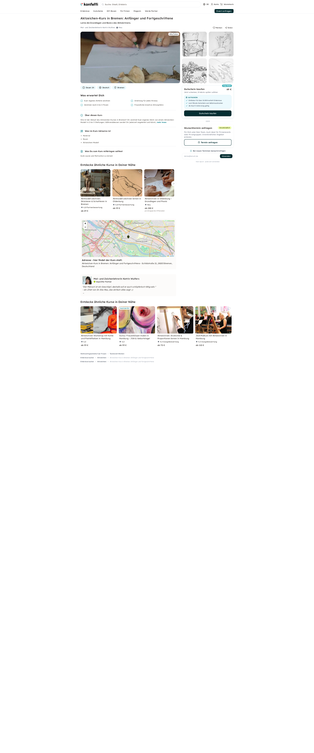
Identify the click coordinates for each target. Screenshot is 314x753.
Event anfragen (224, 11)
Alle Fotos (173, 34)
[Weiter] (173, 184)
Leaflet (171, 256)
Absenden (226, 156)
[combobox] (150, 4)
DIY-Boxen (111, 11)
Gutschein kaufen (207, 113)
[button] (128, 237)
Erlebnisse (84, 11)
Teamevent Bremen (117, 354)
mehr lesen (162, 122)
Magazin (137, 11)
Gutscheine (98, 11)
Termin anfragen (209, 142)
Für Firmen (125, 11)
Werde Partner (151, 11)
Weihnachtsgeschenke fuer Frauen (93, 354)
